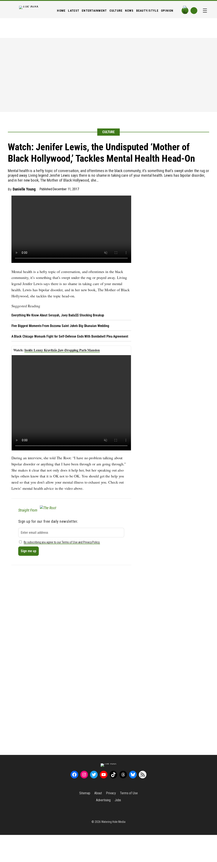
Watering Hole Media (113, 821)
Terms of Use (129, 793)
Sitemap (84, 793)
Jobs (118, 800)
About (98, 793)
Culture (108, 132)
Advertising (103, 800)
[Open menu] (205, 10)
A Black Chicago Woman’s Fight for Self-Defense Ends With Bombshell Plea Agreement (69, 336)
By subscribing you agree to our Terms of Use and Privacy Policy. (62, 542)
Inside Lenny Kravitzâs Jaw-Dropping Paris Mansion (62, 350)
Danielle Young (24, 189)
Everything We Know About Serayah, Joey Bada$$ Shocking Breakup (57, 315)
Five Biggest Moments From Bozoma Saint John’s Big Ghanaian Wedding (60, 326)
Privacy (111, 793)
